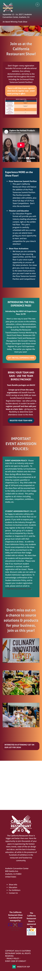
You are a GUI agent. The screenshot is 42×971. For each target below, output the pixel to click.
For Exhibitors (14, 890)
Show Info (13, 884)
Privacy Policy (13, 958)
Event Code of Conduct (15, 961)
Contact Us (13, 893)
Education (13, 887)
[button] (37, 4)
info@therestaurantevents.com (18, 588)
